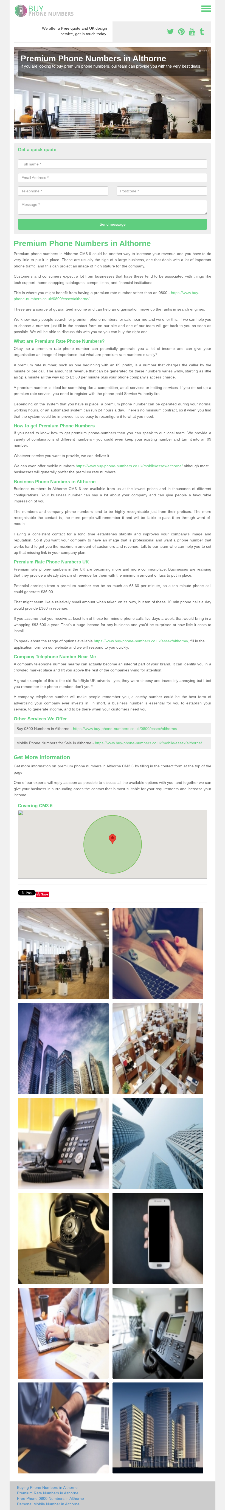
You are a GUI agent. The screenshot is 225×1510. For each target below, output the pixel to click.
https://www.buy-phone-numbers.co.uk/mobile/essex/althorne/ (129, 466)
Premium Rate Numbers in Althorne (47, 1493)
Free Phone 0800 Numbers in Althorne (50, 1498)
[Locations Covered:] (16, 8)
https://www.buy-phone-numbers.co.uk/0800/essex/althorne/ (125, 728)
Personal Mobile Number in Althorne (48, 1504)
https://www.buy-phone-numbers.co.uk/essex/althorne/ (141, 641)
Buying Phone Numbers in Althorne (47, 1487)
